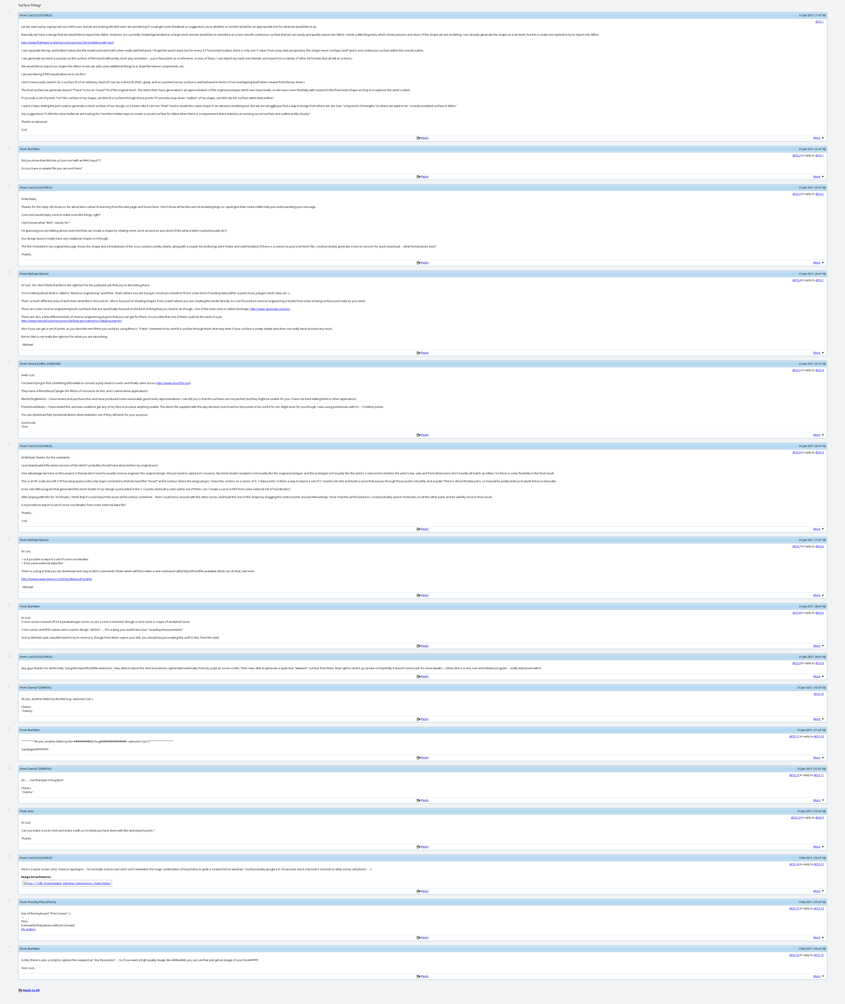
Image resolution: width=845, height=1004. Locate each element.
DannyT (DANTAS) (39, 687)
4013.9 (796, 663)
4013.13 (796, 817)
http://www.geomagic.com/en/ (270, 309)
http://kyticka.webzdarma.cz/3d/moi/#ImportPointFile (56, 579)
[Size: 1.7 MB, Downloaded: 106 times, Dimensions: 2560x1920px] (67, 883)
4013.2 (796, 155)
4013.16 (794, 955)
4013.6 (796, 452)
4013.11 (794, 736)
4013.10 (819, 694)
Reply (425, 138)
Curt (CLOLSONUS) (40, 15)
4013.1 (819, 22)
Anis (31, 811)
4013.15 (794, 908)
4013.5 (796, 370)
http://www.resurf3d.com (173, 383)
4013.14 (794, 864)
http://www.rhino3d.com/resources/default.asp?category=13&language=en (71, 321)
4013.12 (794, 775)
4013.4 (796, 280)
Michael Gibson (38, 274)
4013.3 (796, 194)
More (817, 138)
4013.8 (796, 613)
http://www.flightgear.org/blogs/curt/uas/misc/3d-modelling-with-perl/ (67, 42)
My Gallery (28, 929)
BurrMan (34, 149)
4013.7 (796, 546)
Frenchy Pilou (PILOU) (42, 902)
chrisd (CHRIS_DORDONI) (44, 364)
